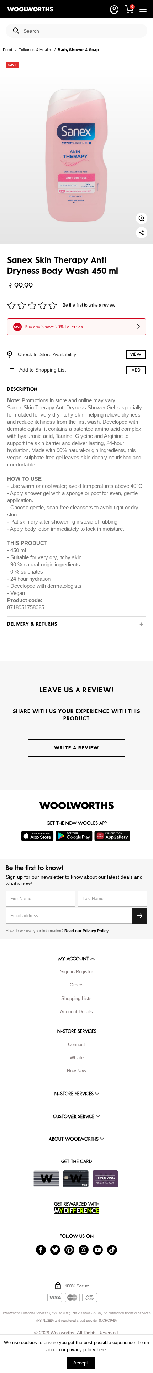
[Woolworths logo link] (30, 9)
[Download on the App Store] (38, 836)
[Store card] (46, 1178)
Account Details (76, 1011)
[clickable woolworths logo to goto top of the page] (76, 805)
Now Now (76, 1071)
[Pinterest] (69, 1249)
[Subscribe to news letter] (139, 916)
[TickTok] (112, 1249)
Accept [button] (80, 1363)
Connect (76, 1044)
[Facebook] (41, 1249)
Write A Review (76, 748)
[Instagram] (84, 1249)
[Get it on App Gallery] (113, 836)
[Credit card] (76, 1178)
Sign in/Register (76, 971)
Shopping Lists (76, 998)
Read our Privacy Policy (86, 931)
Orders (77, 985)
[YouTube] (98, 1249)
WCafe (77, 1057)
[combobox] (82, 31)
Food (7, 49)
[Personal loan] (105, 1178)
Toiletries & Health (35, 49)
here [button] (101, 1349)
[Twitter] (55, 1249)
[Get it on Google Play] (75, 836)
